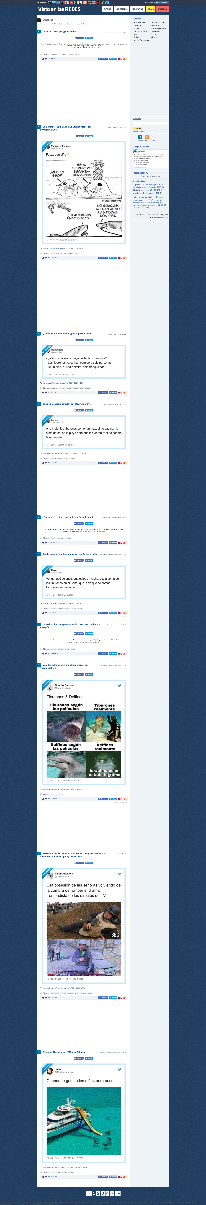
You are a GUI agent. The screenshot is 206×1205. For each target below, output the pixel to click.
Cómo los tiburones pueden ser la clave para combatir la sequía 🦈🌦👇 (74, 640)
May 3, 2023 (97, 642)
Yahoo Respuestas (142, 40)
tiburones (54, 54)
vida (142, 202)
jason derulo (63, 54)
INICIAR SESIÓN (161, 2)
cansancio (143, 205)
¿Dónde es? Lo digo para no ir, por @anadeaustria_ (69, 517)
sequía (67, 649)
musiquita (66, 458)
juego (135, 200)
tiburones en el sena (64, 608)
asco (76, 253)
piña (57, 253)
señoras (77, 993)
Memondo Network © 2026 (159, 218)
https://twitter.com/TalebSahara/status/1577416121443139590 (64, 988)
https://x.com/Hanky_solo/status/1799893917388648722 (62, 603)
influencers (141, 200)
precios (161, 185)
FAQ (162, 215)
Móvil (136, 34)
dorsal (73, 458)
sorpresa (136, 205)
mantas (77, 54)
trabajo (136, 189)
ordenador (150, 185)
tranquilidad (54, 388)
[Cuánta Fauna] (85, 2)
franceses (54, 608)
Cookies (157, 215)
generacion (151, 193)
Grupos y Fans (140, 31)
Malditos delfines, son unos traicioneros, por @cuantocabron (64, 666)
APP (166, 215)
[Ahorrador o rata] (102, 2)
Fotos (136, 28)
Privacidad (150, 215)
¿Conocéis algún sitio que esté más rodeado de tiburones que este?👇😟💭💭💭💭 (74, 529)
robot (147, 197)
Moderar (162, 9)
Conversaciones (158, 22)
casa (158, 192)
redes (143, 193)
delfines (60, 794)
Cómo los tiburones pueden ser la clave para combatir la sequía (69, 626)
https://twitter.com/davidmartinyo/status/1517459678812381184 (64, 453)
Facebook (140, 140)
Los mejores (122, 9)
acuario (71, 54)
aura (153, 196)
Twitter (137, 37)
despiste (136, 185)
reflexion (143, 185)
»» (117, 1193)
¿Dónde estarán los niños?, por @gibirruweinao (67, 334)
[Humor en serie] (80, 2)
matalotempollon (111, 1052)
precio (144, 187)
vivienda (136, 197)
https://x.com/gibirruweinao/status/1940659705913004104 (63, 383)
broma (146, 190)
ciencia (136, 207)
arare (115, 127)
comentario (151, 187)
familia (160, 197)
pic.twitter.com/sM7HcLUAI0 (109, 640)
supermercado (55, 993)
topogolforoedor (111, 554)
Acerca (137, 215)
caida (147, 207)
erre (116, 334)
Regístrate (149, 2)
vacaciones (156, 190)
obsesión (63, 993)
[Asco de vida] (49, 2)
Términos (143, 215)
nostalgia (136, 202)
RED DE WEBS (41, 2)
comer (60, 458)
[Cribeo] (76, 2)
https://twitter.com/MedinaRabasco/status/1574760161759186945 (65, 1167)
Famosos (155, 25)
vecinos (162, 205)
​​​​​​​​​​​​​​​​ (51, 54)
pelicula (74, 608)
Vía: (41, 248)
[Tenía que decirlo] (98, 2)
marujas (70, 993)
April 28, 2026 (95, 47)
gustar (53, 1172)
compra (90, 993)
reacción (152, 202)
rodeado (60, 538)
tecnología (137, 187)
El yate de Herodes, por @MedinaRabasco (64, 1052)
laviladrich (114, 404)
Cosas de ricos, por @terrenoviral (60, 31)
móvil (157, 200)
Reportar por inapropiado (121, 62)
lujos (146, 202)
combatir (60, 649)
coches (150, 205)
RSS (146, 140)
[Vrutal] (71, 2)
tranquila (62, 388)
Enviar (150, 9)
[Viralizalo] (107, 2)
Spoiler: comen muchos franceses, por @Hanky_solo (70, 554)
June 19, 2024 (100, 531)
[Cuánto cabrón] (67, 2)
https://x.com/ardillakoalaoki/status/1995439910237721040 (63, 248)
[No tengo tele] (89, 2)
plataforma (68, 538)
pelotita (69, 388)
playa (81, 388)
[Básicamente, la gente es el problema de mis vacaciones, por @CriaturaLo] (150, 168)
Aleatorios (137, 9)
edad (155, 205)
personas (87, 388)
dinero (162, 200)
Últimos (107, 9)
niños (58, 1172)
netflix (80, 608)
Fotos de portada (158, 28)
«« (89, 1193)
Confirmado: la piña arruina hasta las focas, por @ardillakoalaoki (65, 128)
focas (52, 253)
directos (83, 993)
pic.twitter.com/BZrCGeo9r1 (113, 529)
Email (153, 140)
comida (160, 187)
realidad (136, 193)
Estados (137, 25)
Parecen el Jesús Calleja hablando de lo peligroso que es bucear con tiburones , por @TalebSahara (70, 855)
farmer (141, 207)
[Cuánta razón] (54, 2)
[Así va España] (63, 2)
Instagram (155, 31)
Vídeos (154, 37)
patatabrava (112, 32)
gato (142, 197)
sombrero (70, 253)
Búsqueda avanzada (138, 131)
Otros (153, 34)
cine (142, 190)
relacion (159, 202)
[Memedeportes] (58, 2)
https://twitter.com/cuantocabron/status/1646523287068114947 (64, 790)
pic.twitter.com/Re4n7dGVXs (93, 46)
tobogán (71, 1172)
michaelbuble (112, 665)
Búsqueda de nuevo (82, 24)
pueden (73, 649)
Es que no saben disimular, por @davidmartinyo (67, 404)
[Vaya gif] (93, 2)
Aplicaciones (139, 22)
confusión (150, 200)
